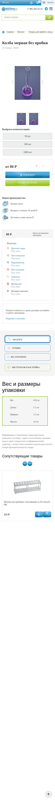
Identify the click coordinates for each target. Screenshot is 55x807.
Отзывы (16, 348)
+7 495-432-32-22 (34, 9)
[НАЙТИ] (49, 17)
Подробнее (9, 226)
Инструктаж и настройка (26, 367)
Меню (50, 2)
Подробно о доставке (15, 318)
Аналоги (17, 339)
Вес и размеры (18, 357)
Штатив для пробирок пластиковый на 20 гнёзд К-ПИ (27, 503)
